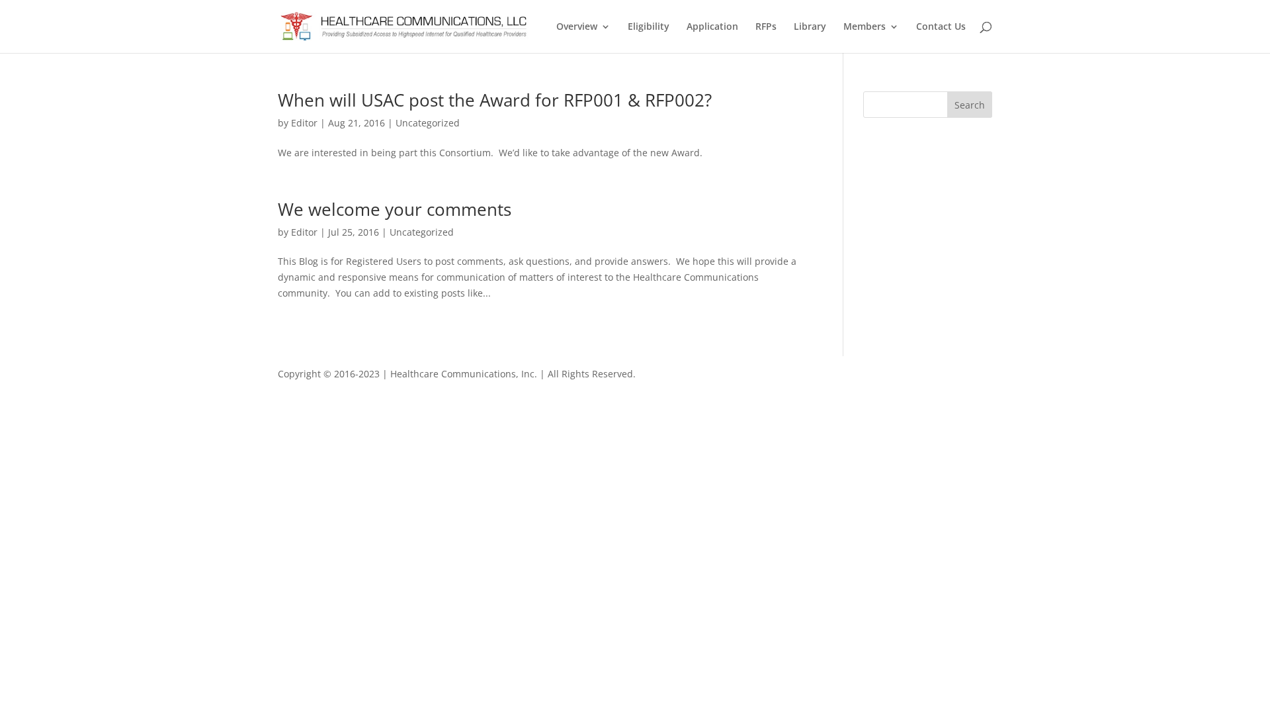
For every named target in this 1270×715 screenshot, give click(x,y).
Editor (304, 123)
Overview (576, 27)
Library (810, 27)
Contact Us (941, 27)
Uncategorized (428, 123)
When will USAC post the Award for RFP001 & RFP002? (495, 100)
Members (864, 27)
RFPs (766, 27)
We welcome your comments (394, 209)
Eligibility (648, 27)
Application (712, 27)
